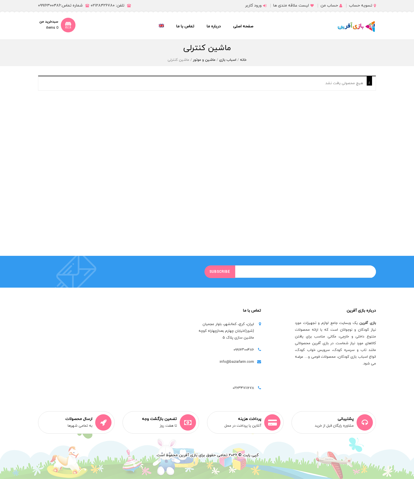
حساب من (329, 5)
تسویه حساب (360, 5)
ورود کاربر (253, 5)
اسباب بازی (227, 59)
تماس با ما (185, 26)
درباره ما (214, 26)
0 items (52, 28)
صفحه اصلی (243, 26)
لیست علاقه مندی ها (291, 5)
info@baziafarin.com (237, 361)
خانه (243, 59)
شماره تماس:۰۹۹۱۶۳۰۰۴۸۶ (60, 5)
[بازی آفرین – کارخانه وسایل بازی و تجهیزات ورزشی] (356, 26)
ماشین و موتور (204, 59)
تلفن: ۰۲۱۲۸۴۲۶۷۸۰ (107, 5)
